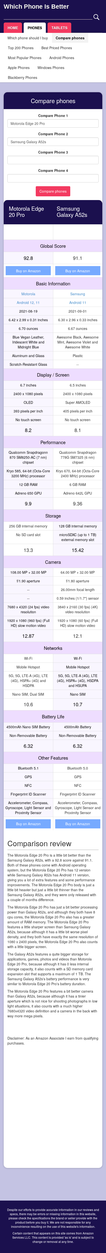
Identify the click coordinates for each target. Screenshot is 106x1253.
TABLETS (59, 27)
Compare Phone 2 (53, 133)
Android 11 (77, 302)
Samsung (77, 293)
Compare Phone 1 (53, 115)
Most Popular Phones (24, 57)
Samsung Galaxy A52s (72, 211)
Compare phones (70, 37)
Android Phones (61, 57)
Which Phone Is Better (36, 6)
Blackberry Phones (22, 77)
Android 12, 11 (28, 302)
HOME (13, 27)
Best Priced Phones (56, 47)
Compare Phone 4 (53, 170)
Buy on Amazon (28, 270)
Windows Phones (50, 67)
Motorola (28, 293)
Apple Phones (19, 67)
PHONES (35, 27)
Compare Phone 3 (53, 152)
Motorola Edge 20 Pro (26, 211)
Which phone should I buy (27, 37)
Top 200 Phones (21, 47)
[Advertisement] (53, 1111)
